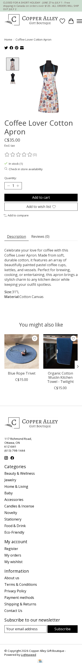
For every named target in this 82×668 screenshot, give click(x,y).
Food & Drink (15, 525)
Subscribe (62, 629)
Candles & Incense (19, 506)
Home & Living (16, 486)
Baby (8, 493)
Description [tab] (16, 236)
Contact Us (13, 610)
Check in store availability (26, 169)
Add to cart (41, 197)
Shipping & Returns (20, 604)
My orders (12, 555)
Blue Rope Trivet (21, 373)
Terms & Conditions (20, 584)
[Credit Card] (40, 661)
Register (11, 548)
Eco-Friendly (14, 532)
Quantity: (10, 178)
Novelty (10, 512)
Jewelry (10, 480)
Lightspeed (28, 655)
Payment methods (19, 597)
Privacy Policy (15, 591)
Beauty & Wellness (19, 473)
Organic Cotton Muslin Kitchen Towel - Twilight (60, 377)
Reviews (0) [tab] (40, 236)
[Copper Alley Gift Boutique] (31, 21)
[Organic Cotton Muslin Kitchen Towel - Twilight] (60, 351)
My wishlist (13, 561)
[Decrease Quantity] (8, 186)
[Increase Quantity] (18, 186)
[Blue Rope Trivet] (21, 351)
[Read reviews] (18, 154)
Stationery (12, 519)
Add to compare (18, 215)
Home (8, 39)
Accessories (13, 499)
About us (11, 578)
